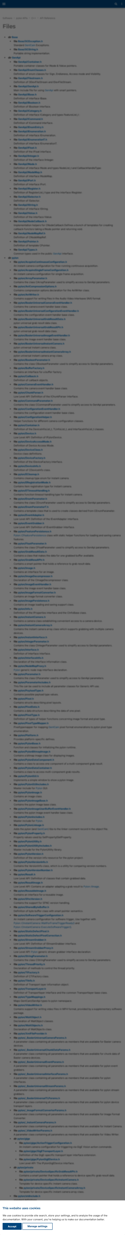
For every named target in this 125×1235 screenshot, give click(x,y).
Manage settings (37, 1226)
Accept (12, 1226)
